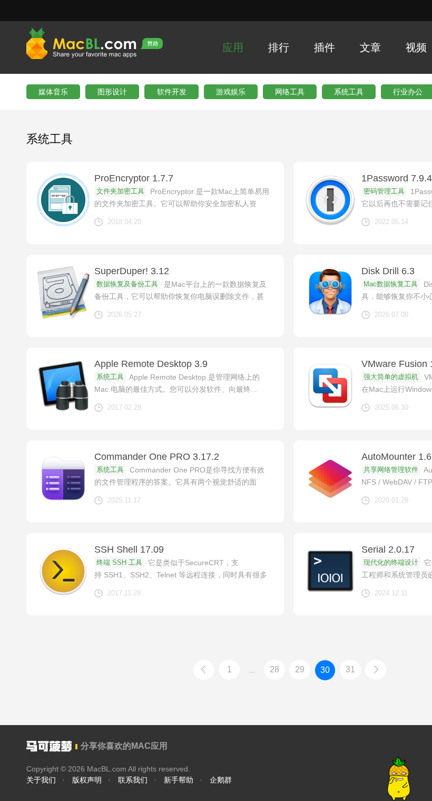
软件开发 (171, 92)
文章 (370, 47)
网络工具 (290, 92)
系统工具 (349, 92)
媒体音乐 (53, 92)
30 (325, 669)
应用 (232, 47)
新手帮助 (178, 780)
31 (350, 669)
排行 (278, 47)
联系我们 (133, 780)
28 (274, 669)
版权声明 (87, 780)
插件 (324, 47)
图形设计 (112, 92)
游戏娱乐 (231, 92)
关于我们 (41, 780)
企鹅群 (221, 780)
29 (300, 669)
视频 (416, 47)
